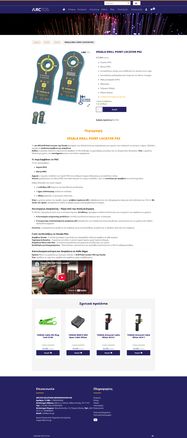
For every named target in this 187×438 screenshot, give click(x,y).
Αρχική (36, 42)
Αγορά (56, 42)
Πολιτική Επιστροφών (102, 415)
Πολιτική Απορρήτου (102, 412)
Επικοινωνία (98, 408)
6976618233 (57, 405)
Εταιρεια (97, 398)
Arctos (47, 436)
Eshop (47, 42)
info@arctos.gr (48, 413)
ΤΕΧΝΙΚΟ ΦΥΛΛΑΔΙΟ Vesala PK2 (112, 97)
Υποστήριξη (98, 405)
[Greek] (136, 3)
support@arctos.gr (44, 420)
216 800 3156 (46, 405)
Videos (96, 403)
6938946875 (48, 411)
